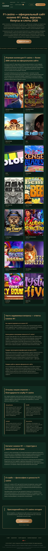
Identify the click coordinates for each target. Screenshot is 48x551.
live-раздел (23, 2)
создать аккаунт (24, 521)
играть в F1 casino (24, 41)
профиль (31, 4)
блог (18, 2)
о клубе (11, 6)
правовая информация (32, 537)
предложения (12, 2)
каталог (11, 4)
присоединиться (40, 4)
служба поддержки (19, 4)
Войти (28, 524)
